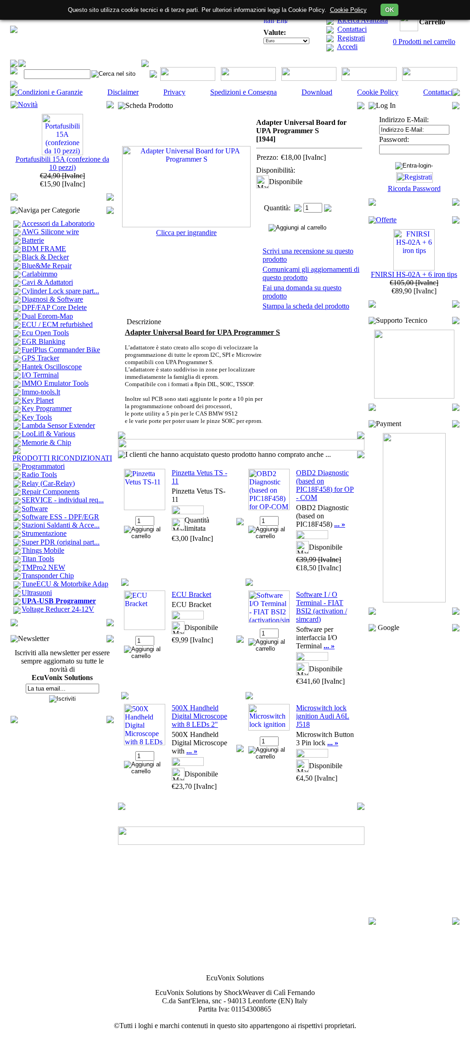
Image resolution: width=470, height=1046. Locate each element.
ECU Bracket (191, 594)
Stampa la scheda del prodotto (306, 306)
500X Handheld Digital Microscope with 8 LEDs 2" (199, 716)
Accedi (347, 47)
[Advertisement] (414, 774)
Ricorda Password (414, 188)
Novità (28, 104)
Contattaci (352, 29)
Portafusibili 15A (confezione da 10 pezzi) (62, 163)
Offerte (386, 220)
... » (339, 524)
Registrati (351, 38)
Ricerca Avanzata (362, 20)
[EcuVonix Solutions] (13, 30)
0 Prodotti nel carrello (424, 41)
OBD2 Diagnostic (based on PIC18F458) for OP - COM (325, 485)
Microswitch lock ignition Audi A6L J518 (322, 716)
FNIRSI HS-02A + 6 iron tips (414, 274)
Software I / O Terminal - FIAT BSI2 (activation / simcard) (321, 606)
